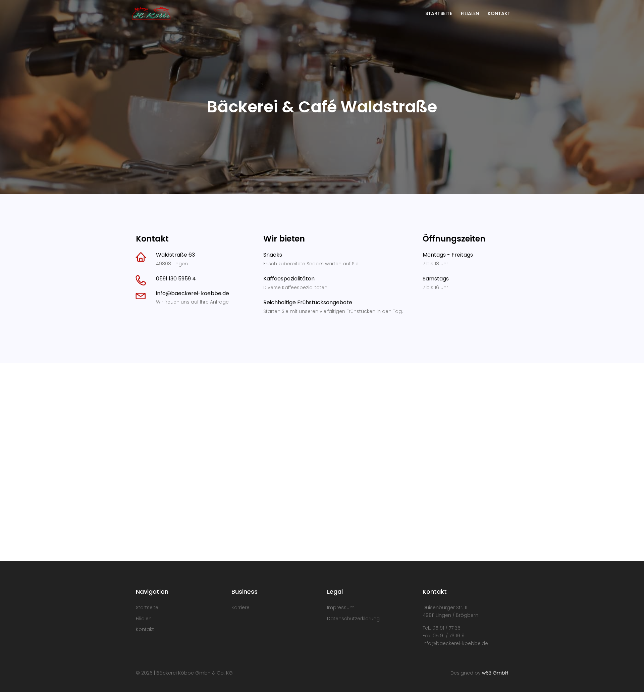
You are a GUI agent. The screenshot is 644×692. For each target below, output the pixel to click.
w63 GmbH (495, 673)
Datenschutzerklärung (353, 618)
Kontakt (145, 629)
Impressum (341, 607)
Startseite (147, 607)
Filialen (144, 618)
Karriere (240, 607)
